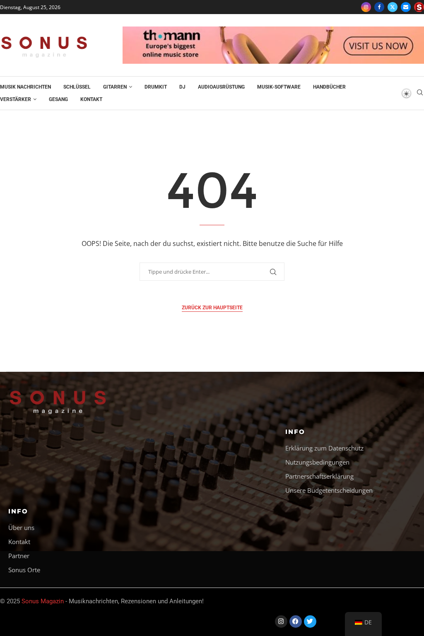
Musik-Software (279, 87)
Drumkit (156, 87)
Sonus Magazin (43, 601)
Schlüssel (77, 87)
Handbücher (329, 87)
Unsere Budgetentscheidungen (329, 490)
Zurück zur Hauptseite (212, 308)
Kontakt (91, 99)
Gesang (58, 99)
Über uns (21, 528)
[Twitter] (393, 7)
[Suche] (420, 93)
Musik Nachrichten (25, 87)
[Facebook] (379, 7)
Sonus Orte (24, 570)
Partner (18, 556)
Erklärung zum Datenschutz (324, 448)
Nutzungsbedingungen (317, 462)
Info (295, 432)
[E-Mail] (406, 7)
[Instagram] (366, 7)
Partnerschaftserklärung (319, 476)
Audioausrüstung (221, 87)
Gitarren (115, 87)
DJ (182, 87)
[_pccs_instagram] (419, 7)
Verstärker (15, 99)
